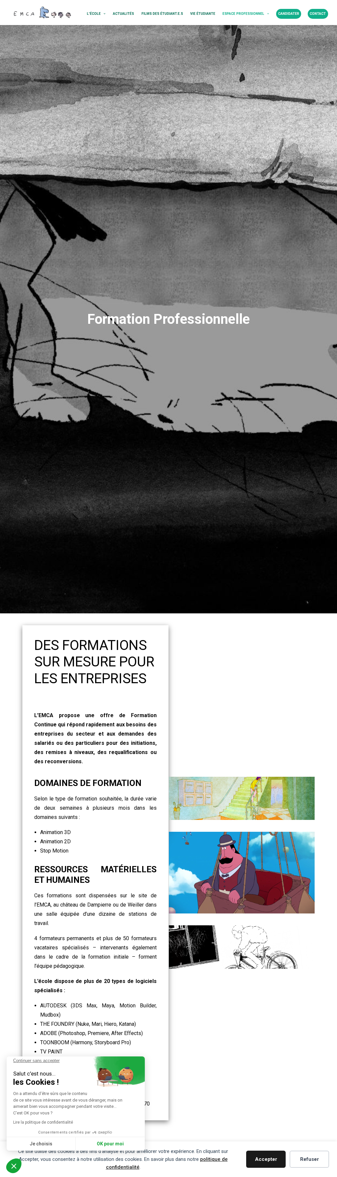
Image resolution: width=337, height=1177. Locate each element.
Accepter (266, 1159)
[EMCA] (42, 12)
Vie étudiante (202, 14)
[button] (14, 1166)
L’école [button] (94, 14)
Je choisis (41, 1143)
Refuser (309, 1159)
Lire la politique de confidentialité (43, 1122)
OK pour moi (110, 1143)
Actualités (123, 14)
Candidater (288, 14)
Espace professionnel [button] (243, 14)
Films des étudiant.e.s (162, 14)
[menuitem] (96, 13)
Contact (318, 14)
